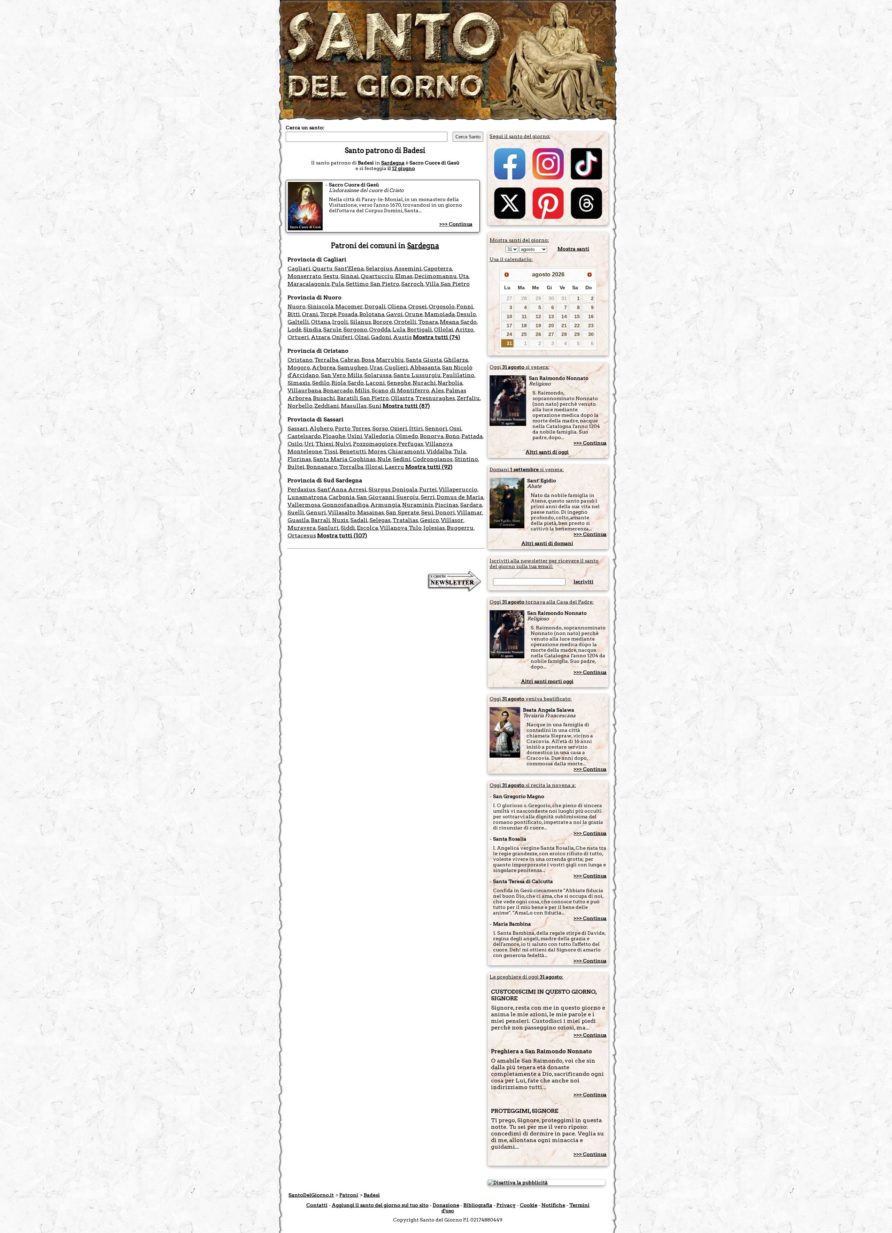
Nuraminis (417, 504)
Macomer (349, 306)
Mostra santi (573, 249)
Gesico (429, 520)
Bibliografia (477, 1205)
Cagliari (298, 268)
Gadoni (381, 337)
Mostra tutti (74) (436, 337)
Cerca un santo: (305, 127)
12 (538, 316)
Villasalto (341, 512)
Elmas (404, 276)
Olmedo (406, 436)
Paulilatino (458, 375)
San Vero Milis (341, 375)
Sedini (402, 459)
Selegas (380, 520)
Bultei (296, 467)
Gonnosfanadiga (345, 504)
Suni (375, 406)
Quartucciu (377, 276)
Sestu (331, 276)
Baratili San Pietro (363, 398)
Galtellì (298, 322)
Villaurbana (304, 390)
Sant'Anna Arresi (342, 489)
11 (524, 316)
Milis (362, 390)
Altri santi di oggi (547, 452)
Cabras (350, 360)
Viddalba (439, 451)
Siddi (347, 527)
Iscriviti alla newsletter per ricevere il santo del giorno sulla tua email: (544, 563)
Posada (347, 314)
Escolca (367, 527)
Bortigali (419, 329)
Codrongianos (433, 459)
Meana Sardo (458, 322)
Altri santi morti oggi (547, 681)
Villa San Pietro (447, 284)
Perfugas (410, 444)
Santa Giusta (424, 360)
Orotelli (405, 322)
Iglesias (434, 527)
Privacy (506, 1205)
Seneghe (399, 383)
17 (509, 325)
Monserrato (304, 276)
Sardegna (393, 163)
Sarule (332, 329)
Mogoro (298, 367)
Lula (398, 329)
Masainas (370, 512)
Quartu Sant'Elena (338, 268)
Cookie (528, 1205)
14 (564, 316)
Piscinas (446, 504)
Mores (377, 451)
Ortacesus (301, 535)
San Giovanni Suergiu (387, 497)
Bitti (293, 314)
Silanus (360, 322)
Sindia (312, 329)
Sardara (471, 504)
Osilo (294, 444)
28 (524, 298)
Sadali (359, 520)
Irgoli (340, 322)
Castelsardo (304, 436)
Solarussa (378, 375)
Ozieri (398, 428)
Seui (427, 512)
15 (577, 316)
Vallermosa (303, 504)
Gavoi (394, 314)
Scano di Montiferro (400, 390)
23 (591, 325)
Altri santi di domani (547, 543)
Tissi (331, 451)
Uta (464, 276)
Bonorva (432, 436)
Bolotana (371, 314)
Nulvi (343, 444)
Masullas (354, 406)
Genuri (316, 512)
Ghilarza (456, 360)
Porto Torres (352, 428)
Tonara (428, 322)
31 (564, 298)
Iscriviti (583, 581)
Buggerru (460, 527)
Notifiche (553, 1205)
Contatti (317, 1205)
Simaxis (298, 383)
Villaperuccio (458, 489)
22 (577, 325)
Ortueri (298, 337)
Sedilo (321, 383)
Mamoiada (439, 314)
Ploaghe (334, 436)
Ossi (455, 428)
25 (524, 334)
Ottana (320, 322)
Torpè (328, 314)
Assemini (408, 268)
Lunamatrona (307, 497)
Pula (337, 284)
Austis (402, 337)
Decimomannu (435, 276)
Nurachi (424, 383)
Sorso (380, 428)
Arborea (324, 367)
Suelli (295, 512)
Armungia (385, 504)
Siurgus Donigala (392, 489)
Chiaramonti (406, 451)
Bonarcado (338, 390)
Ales (437, 390)
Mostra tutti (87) (406, 406)
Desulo (466, 314)
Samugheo (352, 367)
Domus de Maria (460, 497)
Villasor (452, 520)
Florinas (299, 459)
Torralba (351, 467)
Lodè (294, 329)
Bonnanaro (321, 467)
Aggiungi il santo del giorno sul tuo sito (380, 1205)
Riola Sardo (347, 383)
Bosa (367, 360)
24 (509, 334)
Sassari (297, 428)
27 (509, 298)
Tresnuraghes (435, 398)
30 (551, 298)
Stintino (466, 459)
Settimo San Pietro (372, 284)
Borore (382, 322)
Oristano (300, 360)
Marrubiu (390, 360)
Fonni (464, 306)
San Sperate (402, 512)
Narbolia (450, 383)
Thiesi (324, 444)
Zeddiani (326, 406)
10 (509, 316)
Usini (354, 436)
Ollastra (402, 398)
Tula (459, 451)
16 (591, 316)
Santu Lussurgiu (417, 375)
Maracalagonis (308, 284)
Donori (445, 512)
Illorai (374, 467)
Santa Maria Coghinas (344, 459)
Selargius (379, 268)
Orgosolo (442, 306)
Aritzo (464, 329)
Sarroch (412, 284)
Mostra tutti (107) (342, 535)
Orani (310, 314)
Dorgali (375, 306)
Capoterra (437, 268)
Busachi (324, 398)
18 (524, 325)
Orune (414, 314)
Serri (428, 497)
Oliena (396, 306)
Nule (384, 459)
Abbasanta (425, 367)
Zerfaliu (468, 398)
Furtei (428, 489)
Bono (452, 436)
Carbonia (342, 497)
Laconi (375, 383)
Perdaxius (301, 489)
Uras (376, 367)
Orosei (417, 306)
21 (564, 325)
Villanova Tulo (401, 527)
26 (538, 334)
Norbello (300, 406)
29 (538, 298)
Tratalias (405, 520)
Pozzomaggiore (375, 444)
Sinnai (349, 276)
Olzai (361, 337)
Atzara (320, 337)
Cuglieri (396, 367)
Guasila (298, 520)
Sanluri (328, 527)
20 (551, 325)
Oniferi (342, 337)
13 (551, 316)
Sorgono (355, 329)
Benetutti (352, 451)
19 (538, 325)
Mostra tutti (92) (429, 467)
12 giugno (403, 168)
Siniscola (320, 306)
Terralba (326, 360)
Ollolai (443, 329)
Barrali (320, 520)
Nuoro (296, 306)
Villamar (469, 512)
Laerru (394, 467)
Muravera (301, 527)
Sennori (436, 428)
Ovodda (380, 329)
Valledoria (379, 436)
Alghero (321, 428)
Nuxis (340, 520)
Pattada (472, 436)
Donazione (446, 1205)
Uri (309, 444)
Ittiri (416, 428)
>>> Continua (455, 224)
